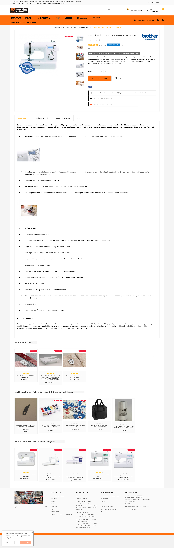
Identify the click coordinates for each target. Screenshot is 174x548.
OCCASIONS (55, 517)
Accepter (25, 542)
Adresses (104, 504)
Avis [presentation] (78, 118)
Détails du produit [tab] (42, 118)
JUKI (52, 509)
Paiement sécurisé (82, 512)
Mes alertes (105, 512)
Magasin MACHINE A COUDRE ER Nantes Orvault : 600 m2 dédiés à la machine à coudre (86, 526)
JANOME (54, 506)
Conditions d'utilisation (84, 501)
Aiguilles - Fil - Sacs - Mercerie (61, 514)
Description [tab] (22, 118)
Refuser (10, 542)
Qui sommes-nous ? (83, 496)
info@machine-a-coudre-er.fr (139, 506)
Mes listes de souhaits (108, 509)
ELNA (53, 504)
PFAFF (53, 501)
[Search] (109, 10)
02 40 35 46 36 (133, 509)
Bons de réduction (107, 506)
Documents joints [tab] (63, 118)
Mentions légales (82, 499)
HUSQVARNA (55, 512)
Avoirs (103, 501)
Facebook (90, 87)
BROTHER (54, 499)
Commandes (105, 499)
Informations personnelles (110, 496)
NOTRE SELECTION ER (58, 496)
